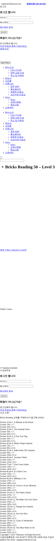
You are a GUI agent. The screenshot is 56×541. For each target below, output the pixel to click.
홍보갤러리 (15, 89)
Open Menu (5, 63)
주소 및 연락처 (17, 75)
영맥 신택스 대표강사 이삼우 (13, 250)
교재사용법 (15, 102)
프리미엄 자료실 (18, 95)
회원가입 (4, 49)
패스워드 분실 (6, 27)
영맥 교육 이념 (17, 73)
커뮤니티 (9, 84)
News (7, 97)
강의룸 (8, 81)
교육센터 (9, 107)
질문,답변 (14, 86)
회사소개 (9, 67)
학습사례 (14, 105)
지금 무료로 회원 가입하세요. (13, 46)
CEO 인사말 (15, 70)
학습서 (8, 78)
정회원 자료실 (16, 92)
